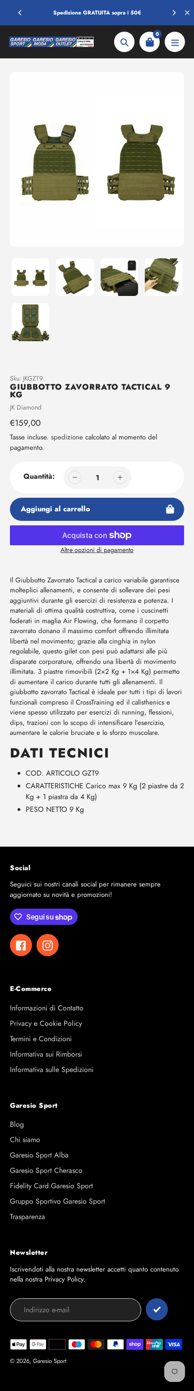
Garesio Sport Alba (39, 1155)
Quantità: (39, 476)
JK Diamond (26, 407)
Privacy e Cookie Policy (46, 1023)
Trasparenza (27, 1216)
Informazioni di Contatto (46, 1008)
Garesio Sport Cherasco (46, 1170)
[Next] (173, 12)
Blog (17, 1124)
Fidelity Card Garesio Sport (51, 1186)
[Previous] (20, 12)
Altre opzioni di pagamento (97, 549)
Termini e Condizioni (41, 1039)
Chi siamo (25, 1139)
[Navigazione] (175, 42)
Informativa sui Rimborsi (46, 1054)
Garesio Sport (49, 1361)
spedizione (68, 437)
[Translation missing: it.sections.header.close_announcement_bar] (187, 12)
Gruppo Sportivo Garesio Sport (57, 1201)
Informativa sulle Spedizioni (51, 1069)
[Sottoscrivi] (157, 1309)
